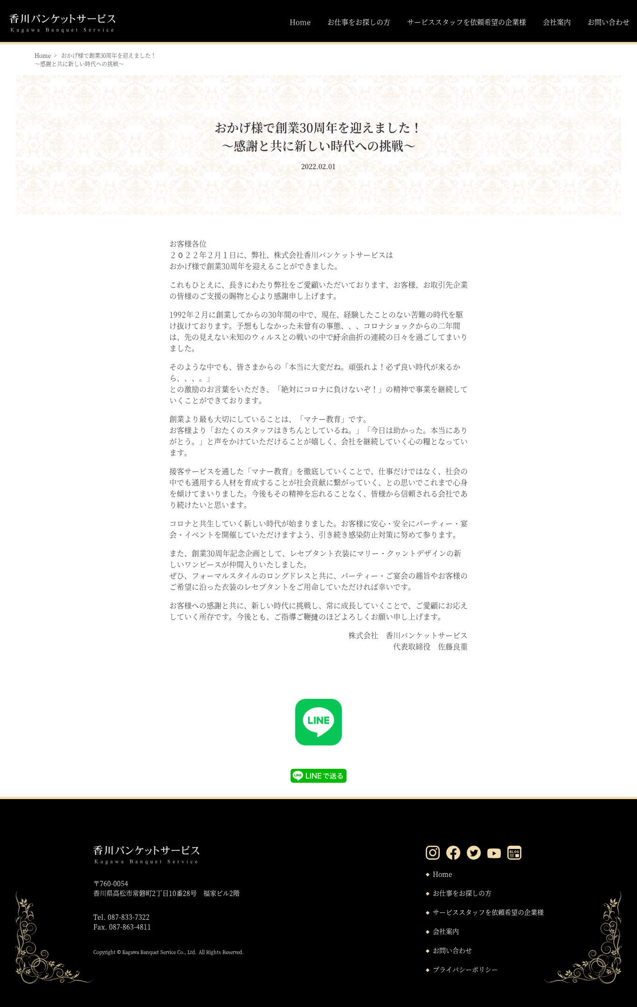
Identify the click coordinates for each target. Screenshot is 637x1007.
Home (300, 22)
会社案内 (557, 22)
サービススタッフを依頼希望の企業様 (466, 22)
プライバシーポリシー (465, 969)
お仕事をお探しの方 (358, 22)
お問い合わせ (609, 22)
